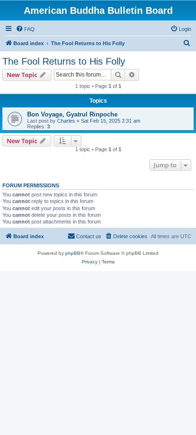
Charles (66, 121)
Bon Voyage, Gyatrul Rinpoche (72, 114)
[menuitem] (25, 29)
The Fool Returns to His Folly (63, 61)
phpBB (72, 253)
